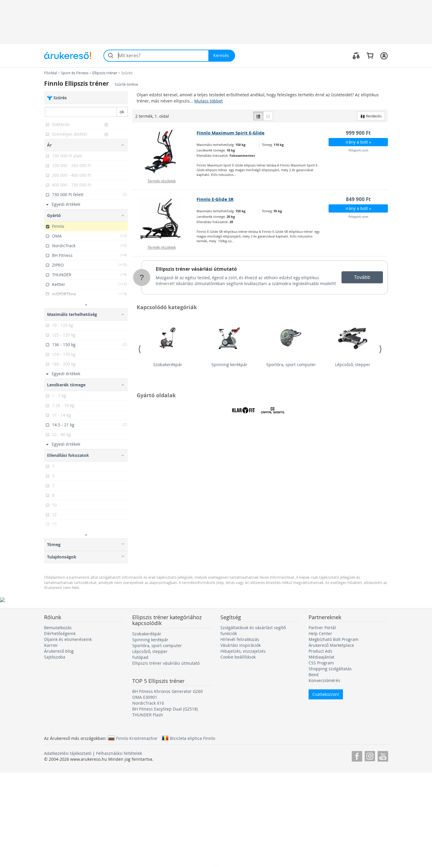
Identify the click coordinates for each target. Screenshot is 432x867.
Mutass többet (208, 101)
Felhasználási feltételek (119, 753)
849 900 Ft (358, 199)
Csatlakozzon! (325, 694)
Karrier (51, 645)
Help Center (320, 633)
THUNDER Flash (147, 715)
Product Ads (320, 651)
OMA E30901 (144, 697)
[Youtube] (383, 755)
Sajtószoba (54, 657)
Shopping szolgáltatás (330, 668)
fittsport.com (358, 150)
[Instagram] (370, 755)
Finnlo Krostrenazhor (137, 738)
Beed (314, 674)
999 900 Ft (358, 132)
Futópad (140, 657)
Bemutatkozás (58, 627)
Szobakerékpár (167, 364)
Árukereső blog (59, 651)
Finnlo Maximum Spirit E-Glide (230, 133)
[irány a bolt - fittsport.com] (165, 151)
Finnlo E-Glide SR (215, 199)
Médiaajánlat (321, 657)
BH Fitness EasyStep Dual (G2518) (165, 709)
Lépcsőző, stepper (352, 364)
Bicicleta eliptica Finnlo (192, 738)
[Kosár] (369, 55)
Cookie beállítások (238, 657)
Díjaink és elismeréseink (68, 639)
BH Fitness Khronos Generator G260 (167, 691)
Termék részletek (162, 181)
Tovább (362, 277)
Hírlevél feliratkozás (239, 639)
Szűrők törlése (126, 84)
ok (122, 112)
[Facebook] (357, 755)
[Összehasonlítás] (356, 55)
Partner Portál (322, 627)
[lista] (258, 116)
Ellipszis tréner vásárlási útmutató (196, 269)
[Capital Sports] (272, 410)
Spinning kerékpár (229, 364)
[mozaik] (268, 116)
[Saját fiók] (384, 55)
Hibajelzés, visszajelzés (243, 651)
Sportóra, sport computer (291, 364)
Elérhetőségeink (60, 633)
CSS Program (321, 663)
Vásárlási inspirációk (240, 645)
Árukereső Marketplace (331, 645)
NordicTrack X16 (148, 703)
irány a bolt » (358, 142)
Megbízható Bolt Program (334, 639)
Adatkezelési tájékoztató (67, 753)
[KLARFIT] (243, 410)
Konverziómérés (324, 680)
